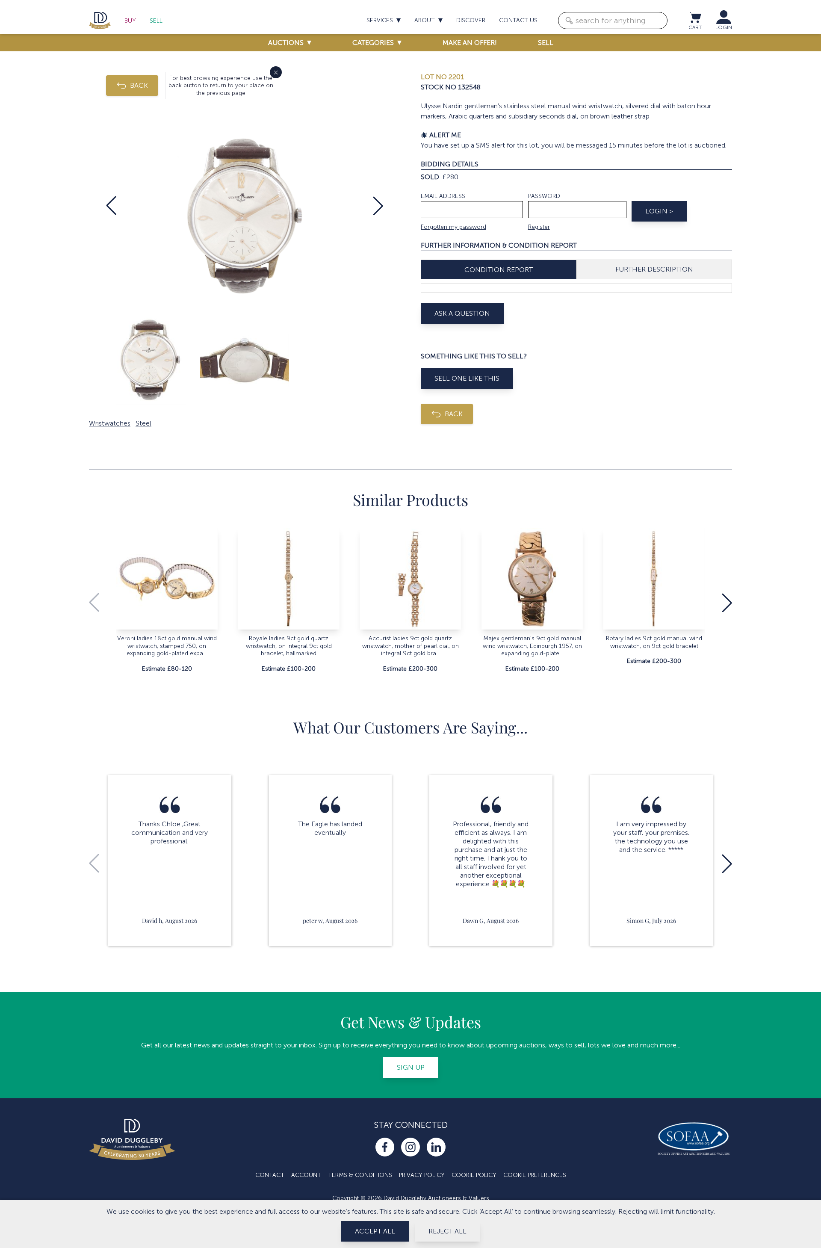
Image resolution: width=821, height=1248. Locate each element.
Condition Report (498, 269)
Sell (156, 21)
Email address (443, 196)
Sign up (411, 1067)
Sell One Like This (466, 378)
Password (544, 196)
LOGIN (723, 27)
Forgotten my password (453, 227)
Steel (143, 423)
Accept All (375, 1231)
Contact (269, 1175)
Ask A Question (462, 313)
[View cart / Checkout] (695, 17)
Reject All (447, 1231)
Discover (470, 20)
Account (306, 1175)
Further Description (654, 269)
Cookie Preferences (534, 1175)
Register (539, 227)
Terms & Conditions (360, 1175)
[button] (111, 205)
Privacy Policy (422, 1175)
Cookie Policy (474, 1175)
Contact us (518, 20)
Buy (130, 21)
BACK (139, 85)
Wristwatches (109, 423)
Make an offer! (470, 42)
